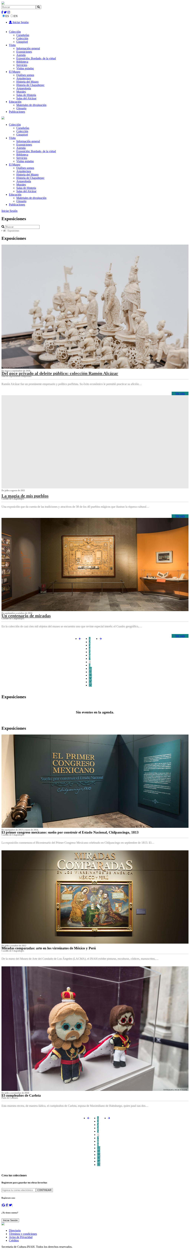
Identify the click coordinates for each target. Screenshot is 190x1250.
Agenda (21, 55)
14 (90, 681)
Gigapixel (22, 41)
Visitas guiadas (25, 68)
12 (90, 675)
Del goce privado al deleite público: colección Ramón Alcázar (59, 373)
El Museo (14, 71)
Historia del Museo (27, 81)
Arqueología (23, 88)
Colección (15, 31)
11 (90, 671)
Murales (21, 91)
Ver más (180, 393)
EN (16, 16)
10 (90, 668)
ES (7, 16)
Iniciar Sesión (20, 22)
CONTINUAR (44, 1190)
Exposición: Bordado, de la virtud (36, 58)
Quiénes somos (25, 75)
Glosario (21, 108)
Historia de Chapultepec (30, 85)
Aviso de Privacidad (20, 1237)
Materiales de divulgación (31, 105)
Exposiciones (24, 51)
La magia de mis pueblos (24, 495)
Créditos (14, 1240)
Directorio (15, 1230)
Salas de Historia (26, 95)
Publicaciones (17, 111)
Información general (28, 48)
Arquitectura (23, 78)
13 (90, 678)
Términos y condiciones (23, 1233)
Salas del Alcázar (26, 98)
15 (90, 685)
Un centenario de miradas (26, 615)
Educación (15, 101)
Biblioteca (22, 61)
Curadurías (22, 35)
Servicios (21, 65)
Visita (12, 45)
